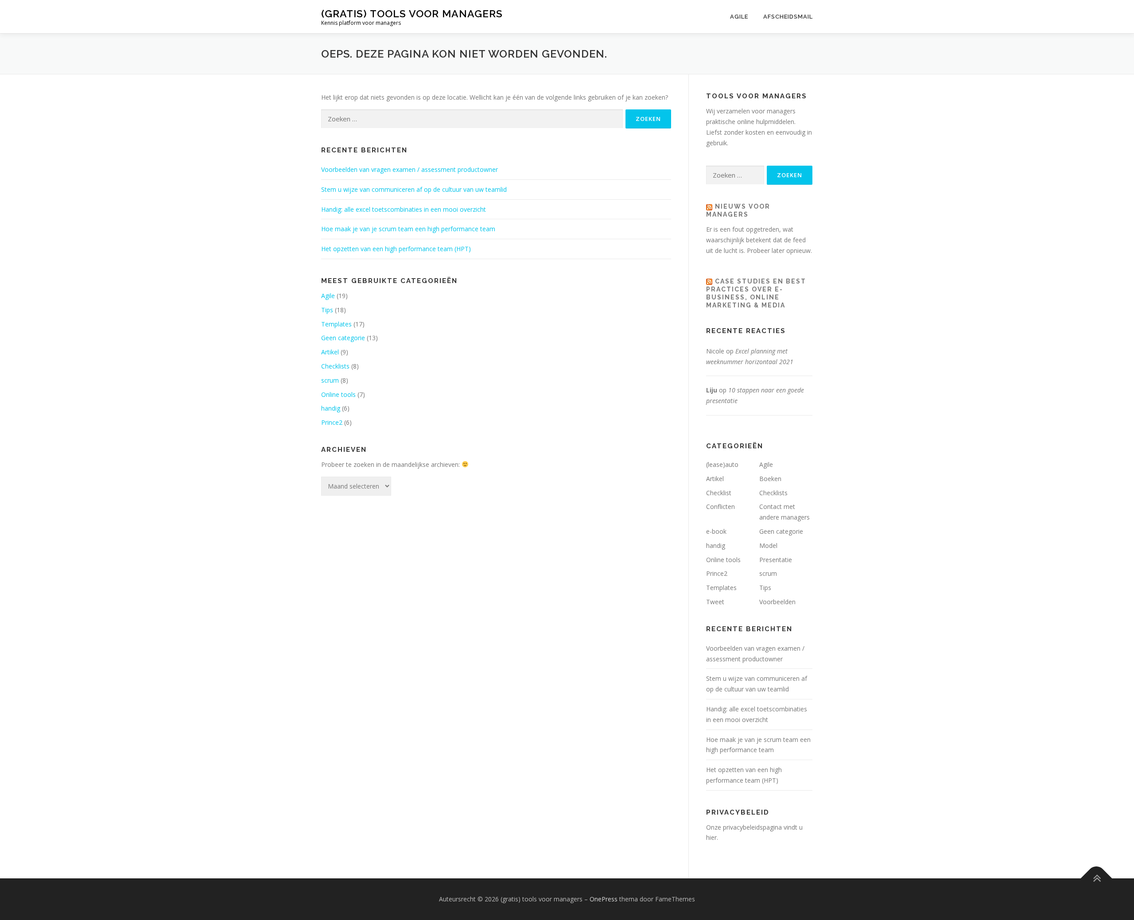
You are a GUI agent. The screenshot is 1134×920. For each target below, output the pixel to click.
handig (330, 408)
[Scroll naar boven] (1096, 878)
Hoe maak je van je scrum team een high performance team (408, 229)
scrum (330, 380)
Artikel (330, 352)
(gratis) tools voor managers (412, 13)
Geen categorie (343, 338)
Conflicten (720, 506)
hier (711, 837)
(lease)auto (722, 464)
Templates (336, 324)
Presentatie (775, 559)
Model (768, 545)
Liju (711, 390)
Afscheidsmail (788, 16)
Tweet (715, 602)
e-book (716, 531)
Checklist (718, 493)
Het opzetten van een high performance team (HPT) (396, 249)
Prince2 (331, 422)
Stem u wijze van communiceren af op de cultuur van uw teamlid (414, 189)
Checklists (335, 366)
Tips (327, 310)
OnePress (603, 899)
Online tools (338, 394)
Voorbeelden (777, 602)
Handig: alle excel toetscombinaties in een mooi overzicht (403, 209)
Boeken (770, 478)
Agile (739, 16)
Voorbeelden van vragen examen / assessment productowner (409, 169)
